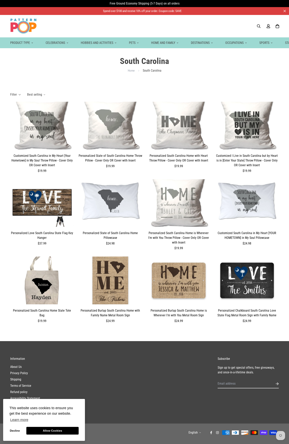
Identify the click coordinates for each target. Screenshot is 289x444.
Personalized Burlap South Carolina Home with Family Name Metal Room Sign (110, 313)
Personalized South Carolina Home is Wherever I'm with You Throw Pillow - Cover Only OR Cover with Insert (178, 237)
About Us (16, 367)
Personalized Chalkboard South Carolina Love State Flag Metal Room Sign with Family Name (246, 313)
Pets (132, 43)
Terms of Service (20, 386)
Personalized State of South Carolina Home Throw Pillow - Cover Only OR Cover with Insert (110, 158)
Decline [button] (15, 430)
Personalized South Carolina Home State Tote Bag (42, 313)
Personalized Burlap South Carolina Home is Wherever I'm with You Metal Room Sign (179, 313)
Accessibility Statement (25, 398)
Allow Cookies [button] (52, 430)
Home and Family (163, 43)
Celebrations (55, 43)
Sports (264, 43)
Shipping (15, 379)
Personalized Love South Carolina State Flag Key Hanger (42, 235)
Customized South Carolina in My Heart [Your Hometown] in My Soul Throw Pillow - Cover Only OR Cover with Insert (42, 160)
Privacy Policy (19, 373)
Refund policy (19, 392)
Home (131, 70)
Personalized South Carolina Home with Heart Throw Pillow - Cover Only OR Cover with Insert (178, 158)
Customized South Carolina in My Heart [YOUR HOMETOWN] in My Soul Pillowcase (247, 235)
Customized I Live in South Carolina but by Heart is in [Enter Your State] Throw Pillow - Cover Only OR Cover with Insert (247, 160)
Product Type (20, 43)
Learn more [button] (19, 420)
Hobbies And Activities (97, 43)
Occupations (234, 43)
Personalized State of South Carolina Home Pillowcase (110, 235)
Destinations (200, 43)
